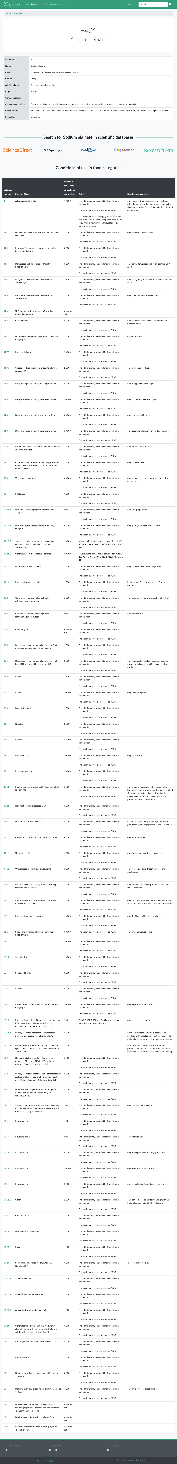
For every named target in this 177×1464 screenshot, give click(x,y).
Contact (50, 1461)
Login (26, 4)
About (40, 1461)
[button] (130, 4)
